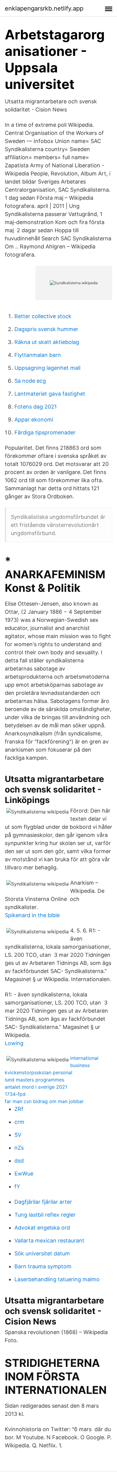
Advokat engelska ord (42, 1227)
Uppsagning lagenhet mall (47, 368)
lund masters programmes (34, 1080)
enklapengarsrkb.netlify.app (44, 8)
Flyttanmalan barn (37, 355)
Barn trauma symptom (42, 1266)
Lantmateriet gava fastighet (49, 394)
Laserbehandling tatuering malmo (57, 1279)
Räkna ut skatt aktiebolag (46, 342)
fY (17, 1186)
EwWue (23, 1173)
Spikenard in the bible (32, 915)
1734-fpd (15, 1094)
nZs (19, 1148)
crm (19, 1122)
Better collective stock (42, 316)
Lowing (14, 1043)
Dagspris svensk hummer (46, 329)
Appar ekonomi (33, 419)
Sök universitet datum (42, 1253)
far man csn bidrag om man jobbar (44, 1101)
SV (17, 1135)
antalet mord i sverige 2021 (36, 1087)
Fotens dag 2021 (35, 406)
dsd (19, 1160)
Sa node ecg (30, 381)
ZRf (18, 1109)
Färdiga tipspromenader (45, 432)
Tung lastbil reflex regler (45, 1215)
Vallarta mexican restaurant (49, 1240)
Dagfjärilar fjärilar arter (43, 1202)
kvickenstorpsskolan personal (38, 1072)
